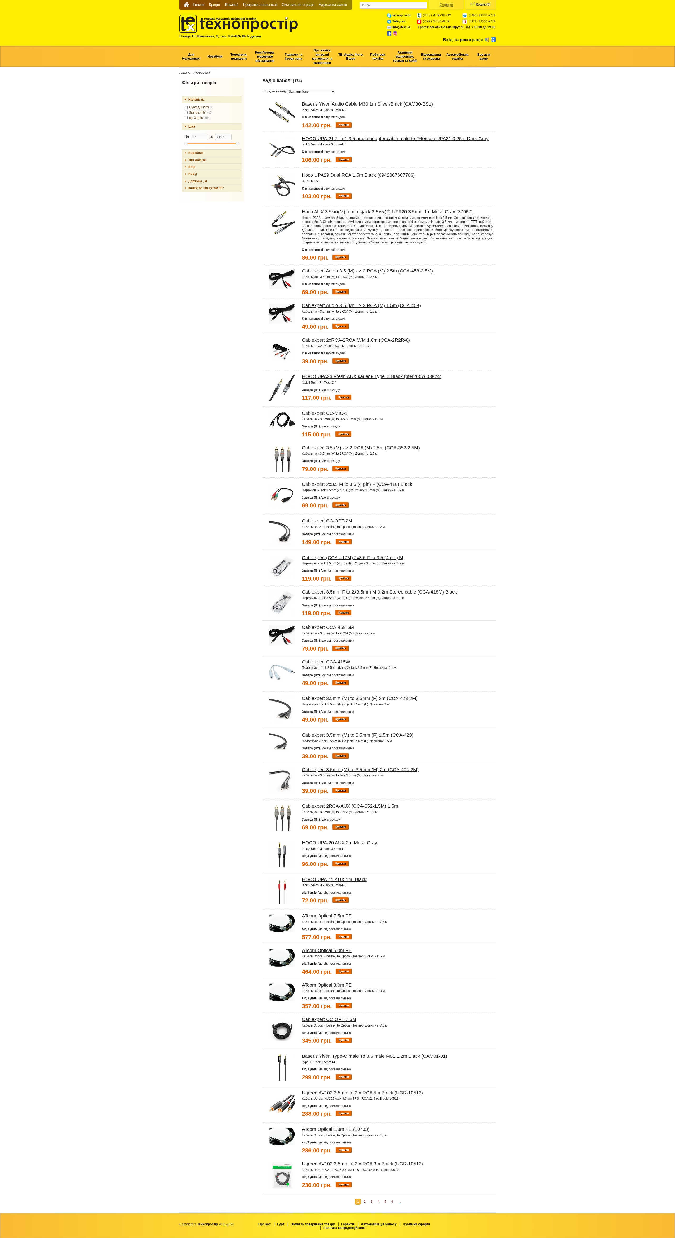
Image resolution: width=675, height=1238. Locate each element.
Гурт (280, 1224)
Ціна (191, 126)
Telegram (399, 21)
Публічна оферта (416, 1224)
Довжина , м (197, 181)
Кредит (214, 5)
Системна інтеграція (298, 5)
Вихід (192, 174)
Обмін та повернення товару (313, 1224)
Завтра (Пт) (201, 112)
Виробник (195, 153)
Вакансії (231, 5)
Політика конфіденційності (344, 1228)
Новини (198, 5)
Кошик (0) (483, 4)
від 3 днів (199, 118)
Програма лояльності (260, 5)
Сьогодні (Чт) (201, 107)
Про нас (264, 1224)
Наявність (196, 99)
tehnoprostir (401, 15)
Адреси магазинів (333, 5)
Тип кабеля (197, 160)
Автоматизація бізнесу (379, 1224)
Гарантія (348, 1224)
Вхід (191, 167)
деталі (255, 36)
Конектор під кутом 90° (206, 188)
